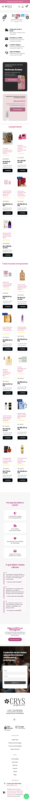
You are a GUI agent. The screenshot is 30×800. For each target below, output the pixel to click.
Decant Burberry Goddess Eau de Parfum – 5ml (7, 372)
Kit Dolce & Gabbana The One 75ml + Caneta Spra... (22, 193)
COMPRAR (8, 170)
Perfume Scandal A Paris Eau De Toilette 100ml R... (7, 151)
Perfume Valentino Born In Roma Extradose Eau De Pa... (22, 148)
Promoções (15, 759)
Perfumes (15, 762)
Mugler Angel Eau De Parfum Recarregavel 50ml (22, 416)
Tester (15, 771)
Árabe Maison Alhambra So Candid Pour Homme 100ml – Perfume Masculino (15, 791)
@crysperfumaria (15, 639)
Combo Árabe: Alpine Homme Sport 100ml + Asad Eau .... (7, 418)
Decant (15, 768)
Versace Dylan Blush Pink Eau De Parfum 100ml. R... (7, 193)
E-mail (5, 676)
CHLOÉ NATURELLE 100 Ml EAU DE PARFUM (22, 369)
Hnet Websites (20, 713)
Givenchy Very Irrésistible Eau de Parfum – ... (22, 328)
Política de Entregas (15, 743)
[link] (15, 728)
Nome (5, 670)
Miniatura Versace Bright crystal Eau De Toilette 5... (7, 284)
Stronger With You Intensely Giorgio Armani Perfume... (7, 460)
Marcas (15, 765)
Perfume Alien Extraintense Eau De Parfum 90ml (7, 235)
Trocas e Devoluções (15, 746)
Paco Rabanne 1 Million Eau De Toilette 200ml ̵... (7, 329)
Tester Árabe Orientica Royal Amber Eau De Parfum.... (22, 287)
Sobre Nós (15, 740)
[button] (26, 796)
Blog (15, 775)
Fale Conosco (15, 749)
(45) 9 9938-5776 (12, 785)
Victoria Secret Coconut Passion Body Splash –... (22, 460)
